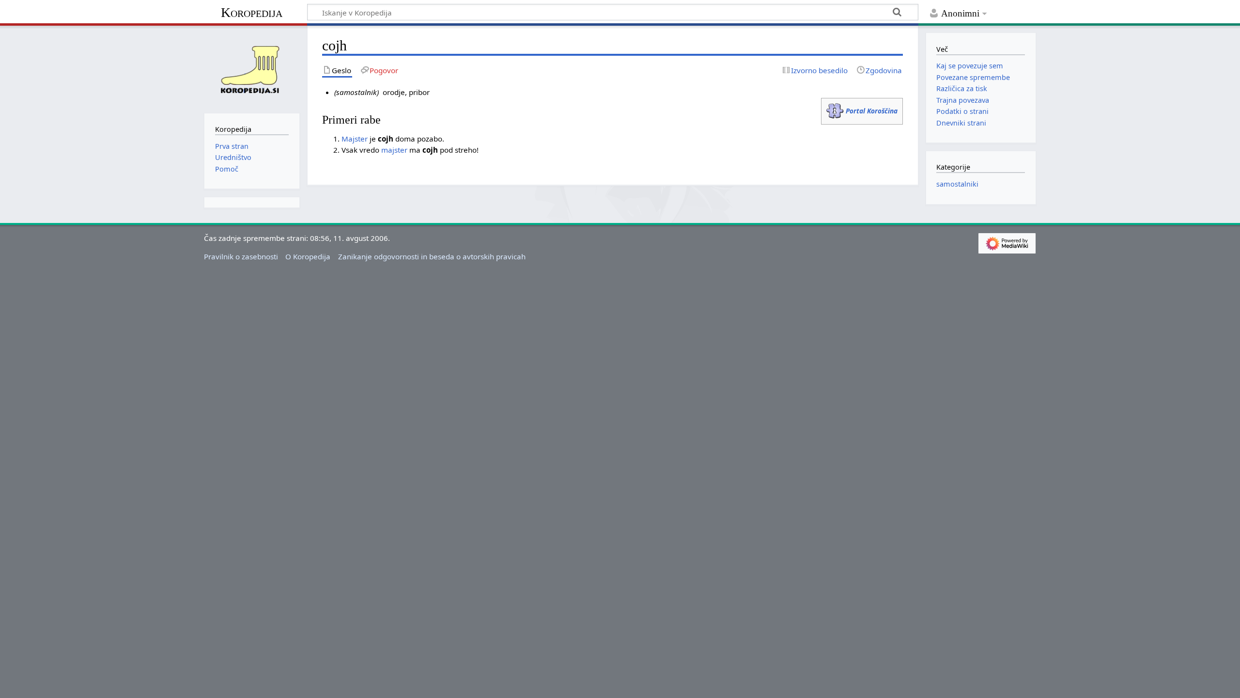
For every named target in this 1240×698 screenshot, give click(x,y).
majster (394, 150)
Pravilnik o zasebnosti (241, 256)
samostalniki (957, 184)
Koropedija (251, 12)
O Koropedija (307, 256)
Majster (354, 138)
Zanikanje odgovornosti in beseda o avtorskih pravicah (432, 256)
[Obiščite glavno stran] (252, 68)
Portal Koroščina (872, 110)
